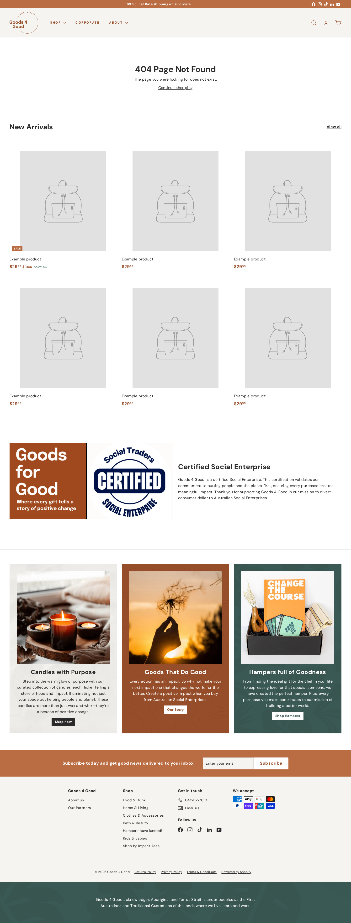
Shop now (63, 722)
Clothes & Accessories (143, 815)
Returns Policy (145, 872)
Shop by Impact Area (141, 846)
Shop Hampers (287, 716)
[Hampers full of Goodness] (287, 617)
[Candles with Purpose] (63, 617)
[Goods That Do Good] (175, 617)
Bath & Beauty (135, 823)
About (116, 23)
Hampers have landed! (142, 830)
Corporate (87, 23)
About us (76, 800)
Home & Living (135, 807)
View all (334, 126)
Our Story (175, 709)
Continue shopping (175, 87)
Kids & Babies (135, 838)
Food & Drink (134, 800)
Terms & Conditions (202, 872)
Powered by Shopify (236, 872)
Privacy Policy (171, 872)
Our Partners (79, 807)
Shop (56, 23)
